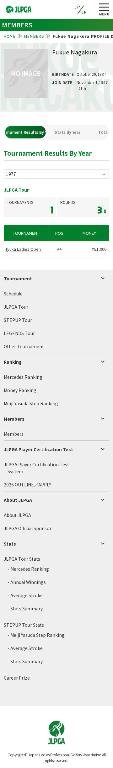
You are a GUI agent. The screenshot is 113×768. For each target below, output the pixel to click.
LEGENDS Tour (19, 333)
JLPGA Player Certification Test (38, 449)
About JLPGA (18, 500)
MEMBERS (34, 36)
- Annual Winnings (27, 582)
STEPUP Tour (18, 320)
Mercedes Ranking (23, 377)
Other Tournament (24, 346)
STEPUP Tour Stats (24, 625)
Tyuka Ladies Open (23, 249)
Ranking (13, 362)
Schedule (13, 293)
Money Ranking (20, 390)
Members (14, 419)
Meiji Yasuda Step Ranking (31, 403)
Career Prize (17, 678)
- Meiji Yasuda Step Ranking (36, 635)
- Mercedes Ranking (28, 569)
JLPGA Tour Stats (22, 559)
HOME (10, 36)
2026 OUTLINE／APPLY (27, 484)
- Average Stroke (25, 595)
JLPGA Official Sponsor (27, 528)
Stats (10, 544)
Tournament (18, 278)
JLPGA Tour (16, 307)
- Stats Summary (25, 608)
